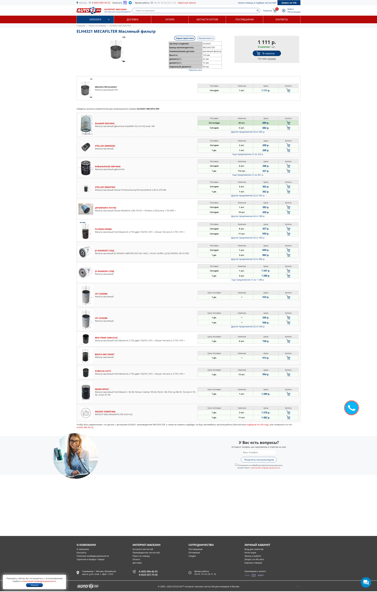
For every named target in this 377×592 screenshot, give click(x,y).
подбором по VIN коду (258, 424)
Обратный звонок (187, 2)
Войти (290, 9)
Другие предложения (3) (248, 237)
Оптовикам (194, 552)
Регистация (250, 552)
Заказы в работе (252, 556)
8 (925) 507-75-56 (148, 574)
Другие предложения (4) (248, 216)
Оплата (169, 19)
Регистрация (293, 11)
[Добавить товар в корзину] (288, 90)
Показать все (195, 70)
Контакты (282, 19)
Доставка (132, 19)
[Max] (125, 3)
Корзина (267, 10)
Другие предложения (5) (248, 131)
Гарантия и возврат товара (90, 559)
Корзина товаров (253, 562)
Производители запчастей (146, 552)
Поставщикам (244, 19)
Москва (83, 2)
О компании (83, 549)
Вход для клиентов (253, 549)
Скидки (192, 556)
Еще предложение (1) (248, 154)
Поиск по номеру (141, 556)
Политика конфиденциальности (93, 556)
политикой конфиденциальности (265, 467)
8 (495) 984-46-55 (101, 2)
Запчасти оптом (207, 19)
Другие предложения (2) (248, 195)
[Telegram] (131, 3)
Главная (81, 25)
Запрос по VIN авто (254, 559)
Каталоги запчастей (143, 549)
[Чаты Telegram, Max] (366, 582)
